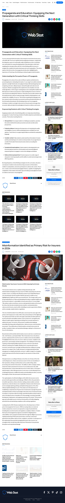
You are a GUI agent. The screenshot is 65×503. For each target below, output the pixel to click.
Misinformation (23, 2)
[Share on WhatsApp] (57, 19)
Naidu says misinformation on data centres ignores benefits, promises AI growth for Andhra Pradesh (56, 77)
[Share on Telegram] (59, 19)
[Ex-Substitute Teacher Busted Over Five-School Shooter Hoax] (54, 111)
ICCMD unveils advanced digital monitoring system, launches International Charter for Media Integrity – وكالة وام (56, 58)
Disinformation (31, 2)
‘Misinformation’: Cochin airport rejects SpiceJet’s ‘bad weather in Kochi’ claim (36, 475)
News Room (8, 19)
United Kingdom (16, 2)
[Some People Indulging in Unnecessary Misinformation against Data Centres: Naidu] (47, 85)
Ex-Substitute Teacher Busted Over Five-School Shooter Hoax (55, 119)
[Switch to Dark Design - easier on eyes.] (53, 2)
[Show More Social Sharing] (62, 19)
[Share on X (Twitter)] (52, 19)
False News (44, 2)
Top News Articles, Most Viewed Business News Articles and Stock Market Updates (56, 94)
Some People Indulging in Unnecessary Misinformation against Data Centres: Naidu (56, 86)
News (10, 2)
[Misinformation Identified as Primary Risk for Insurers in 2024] (32, 267)
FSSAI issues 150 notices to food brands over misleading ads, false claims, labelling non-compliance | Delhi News (56, 68)
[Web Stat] (3, 2)
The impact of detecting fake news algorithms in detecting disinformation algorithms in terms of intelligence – (36, 227)
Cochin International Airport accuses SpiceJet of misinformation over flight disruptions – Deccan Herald (22, 476)
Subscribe (60, 2)
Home (7, 2)
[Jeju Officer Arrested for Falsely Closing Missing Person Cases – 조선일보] (54, 129)
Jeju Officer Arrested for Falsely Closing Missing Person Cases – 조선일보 (55, 137)
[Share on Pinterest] (54, 19)
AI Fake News (38, 2)
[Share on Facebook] (49, 19)
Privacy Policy (53, 184)
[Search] (55, 2)
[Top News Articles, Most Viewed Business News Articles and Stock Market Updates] (47, 94)
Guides (49, 2)
